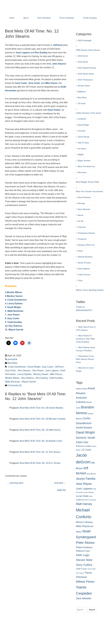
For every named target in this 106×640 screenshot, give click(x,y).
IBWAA (81, 154)
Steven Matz (84, 559)
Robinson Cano (83, 551)
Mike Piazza (51, 83)
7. (6, 315)
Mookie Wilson (14, 292)
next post (60, 483)
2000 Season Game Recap (88, 50)
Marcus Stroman (90, 500)
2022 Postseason (85, 80)
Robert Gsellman (84, 547)
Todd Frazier (81, 569)
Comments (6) (15, 385)
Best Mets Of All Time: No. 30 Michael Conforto (42, 419)
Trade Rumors (84, 274)
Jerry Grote (34, 83)
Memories (82, 172)
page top (61, 490)
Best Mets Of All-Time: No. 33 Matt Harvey (40, 430)
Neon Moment (84, 209)
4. (6, 303)
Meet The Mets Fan (86, 166)
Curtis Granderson (17, 300)
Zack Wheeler (83, 598)
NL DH (80, 221)
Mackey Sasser (15, 296)
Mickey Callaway (84, 522)
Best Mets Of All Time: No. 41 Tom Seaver (40, 452)
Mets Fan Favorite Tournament (89, 191)
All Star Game (84, 86)
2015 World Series (86, 74)
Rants (80, 251)
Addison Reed (81, 389)
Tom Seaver (80, 573)
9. (6, 322)
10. (6, 326)
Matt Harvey (84, 504)
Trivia (80, 280)
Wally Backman (15, 311)
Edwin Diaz (82, 442)
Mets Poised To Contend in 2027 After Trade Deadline (85, 339)
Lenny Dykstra (15, 303)
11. (6, 329)
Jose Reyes (13, 315)
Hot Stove (82, 149)
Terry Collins (84, 564)
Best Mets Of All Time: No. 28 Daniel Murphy (41, 408)
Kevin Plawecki (89, 492)
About (25, 18)
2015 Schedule (44, 18)
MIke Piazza (56, 374)
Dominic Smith (85, 437)
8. (6, 318)
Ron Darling (41, 52)
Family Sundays (90, 18)
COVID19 (82, 119)
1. (6, 292)
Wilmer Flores (85, 581)
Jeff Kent (57, 45)
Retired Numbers (85, 257)
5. (6, 307)
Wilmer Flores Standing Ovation (90, 290)
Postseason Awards (86, 233)
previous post (15, 483)
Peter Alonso (85, 542)
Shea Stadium (84, 269)
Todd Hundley (14, 322)
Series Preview (84, 263)
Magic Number (84, 160)
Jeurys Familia (85, 478)
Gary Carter (21, 83)
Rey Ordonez (15, 326)
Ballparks (82, 91)
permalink (12, 359)
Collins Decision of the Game (88, 113)
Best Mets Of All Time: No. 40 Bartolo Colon (41, 441)
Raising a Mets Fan (86, 245)
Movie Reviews (84, 197)
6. (6, 311)
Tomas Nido (92, 569)
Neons (80, 215)
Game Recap (83, 137)
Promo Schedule (66, 18)
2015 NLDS (83, 62)
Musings (81, 203)
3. (6, 300)
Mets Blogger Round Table (87, 182)
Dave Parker (54, 110)
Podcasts (82, 227)
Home (11, 18)
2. (6, 296)
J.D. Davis (86, 449)
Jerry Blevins (91, 474)
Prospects (82, 239)
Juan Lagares (23, 52)
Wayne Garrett (15, 329)
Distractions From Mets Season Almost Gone (85, 359)
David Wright (14, 307)
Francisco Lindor (83, 446)
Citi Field (81, 103)
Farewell (81, 131)
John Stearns (59, 64)
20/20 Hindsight (84, 40)
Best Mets (12, 363)
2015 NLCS (83, 56)
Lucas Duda (82, 496)
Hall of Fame (83, 143)
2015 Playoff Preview (87, 68)
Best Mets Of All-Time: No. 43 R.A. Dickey (40, 463)
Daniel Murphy (84, 427)
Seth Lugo (82, 555)
